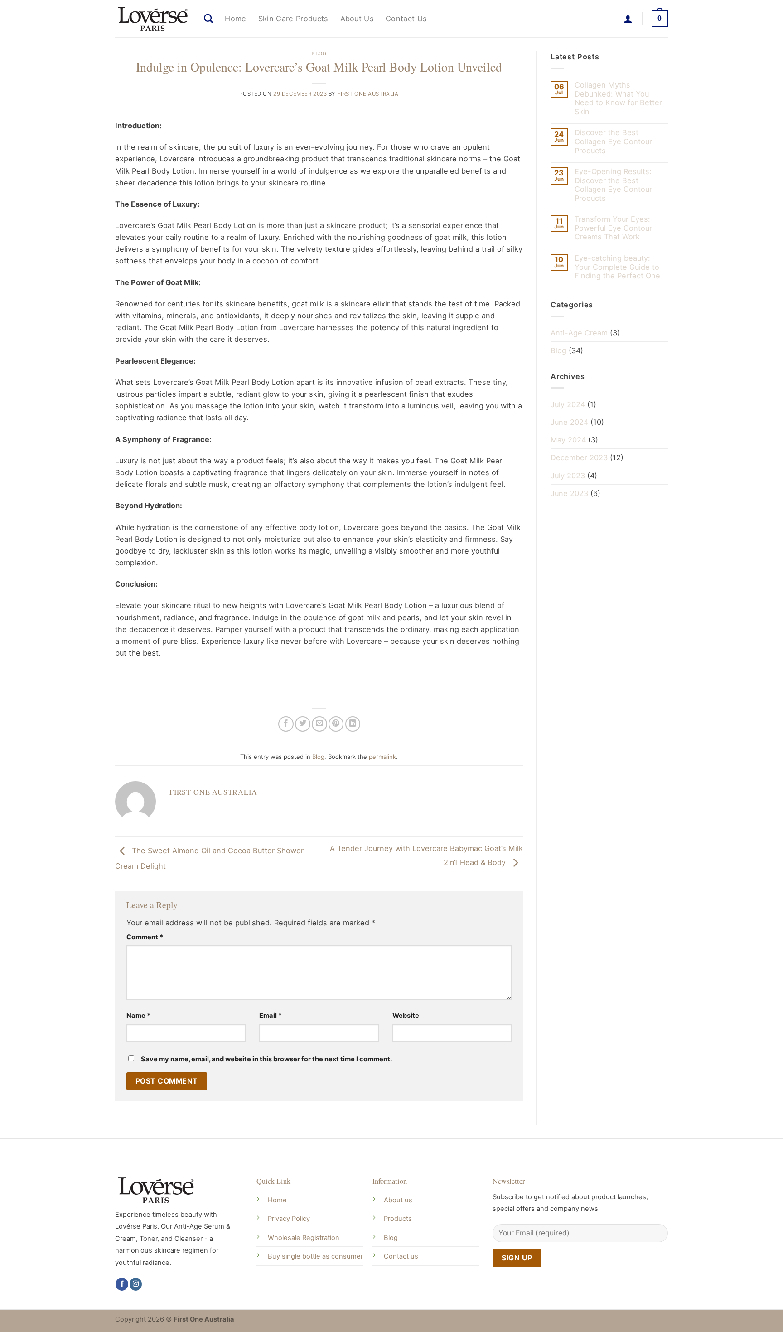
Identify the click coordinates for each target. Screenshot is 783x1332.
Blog (318, 53)
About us (398, 1200)
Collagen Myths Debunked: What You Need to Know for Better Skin (618, 98)
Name (138, 1015)
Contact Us (406, 18)
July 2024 (568, 404)
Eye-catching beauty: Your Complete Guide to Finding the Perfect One (617, 267)
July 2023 (568, 475)
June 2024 (569, 422)
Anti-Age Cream (579, 332)
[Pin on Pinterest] (336, 724)
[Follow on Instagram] (136, 1284)
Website (405, 1015)
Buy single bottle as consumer (315, 1256)
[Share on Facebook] (286, 724)
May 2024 (568, 439)
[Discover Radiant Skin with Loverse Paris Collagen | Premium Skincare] (152, 18)
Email (270, 1015)
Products (398, 1219)
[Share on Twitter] (302, 724)
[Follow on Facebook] (122, 1284)
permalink (382, 756)
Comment (144, 937)
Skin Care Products (293, 18)
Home (235, 18)
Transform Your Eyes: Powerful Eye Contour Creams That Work (613, 228)
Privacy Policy (289, 1219)
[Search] (208, 18)
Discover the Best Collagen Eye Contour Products (613, 141)
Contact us (401, 1256)
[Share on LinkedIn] (353, 724)
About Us (357, 18)
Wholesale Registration (303, 1238)
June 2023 (569, 493)
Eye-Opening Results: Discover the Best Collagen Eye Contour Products (613, 185)
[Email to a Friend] (319, 724)
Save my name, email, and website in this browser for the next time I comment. (266, 1059)
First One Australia (368, 94)
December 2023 (579, 457)
